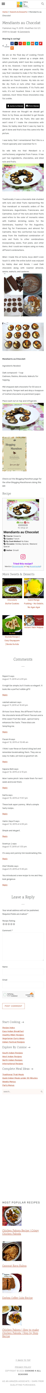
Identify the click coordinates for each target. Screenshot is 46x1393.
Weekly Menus (9, 1081)
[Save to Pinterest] (20, 43)
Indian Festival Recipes (13, 1042)
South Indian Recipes (12, 1053)
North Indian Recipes (12, 1060)
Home (5, 12)
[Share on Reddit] (24, 43)
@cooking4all (18, 566)
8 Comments (24, 32)
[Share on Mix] (12, 48)
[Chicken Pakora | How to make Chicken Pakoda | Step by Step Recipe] (23, 1316)
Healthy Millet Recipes (13, 1035)
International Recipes (12, 1063)
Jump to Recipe (16, 106)
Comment (7, 930)
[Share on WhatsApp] (28, 43)
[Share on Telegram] (36, 43)
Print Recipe (33, 106)
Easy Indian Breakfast (13, 1031)
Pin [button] (27, 522)
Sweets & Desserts (18, 12)
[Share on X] (16, 43)
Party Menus (8, 1085)
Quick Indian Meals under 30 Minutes (20, 1078)
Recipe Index (8, 1027)
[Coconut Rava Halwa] (23, 1252)
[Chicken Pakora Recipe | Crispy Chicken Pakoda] (23, 1216)
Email (4, 980)
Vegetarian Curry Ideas (13, 1038)
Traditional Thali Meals (13, 1074)
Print (21, 522)
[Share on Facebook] (12, 43)
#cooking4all (35, 566)
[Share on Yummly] (32, 43)
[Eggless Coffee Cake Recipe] (23, 1284)
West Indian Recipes (12, 1056)
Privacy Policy (23, 1367)
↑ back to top (23, 1360)
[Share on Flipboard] (40, 43)
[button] (19, 525)
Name (5, 967)
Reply (5, 695)
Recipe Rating (8, 921)
